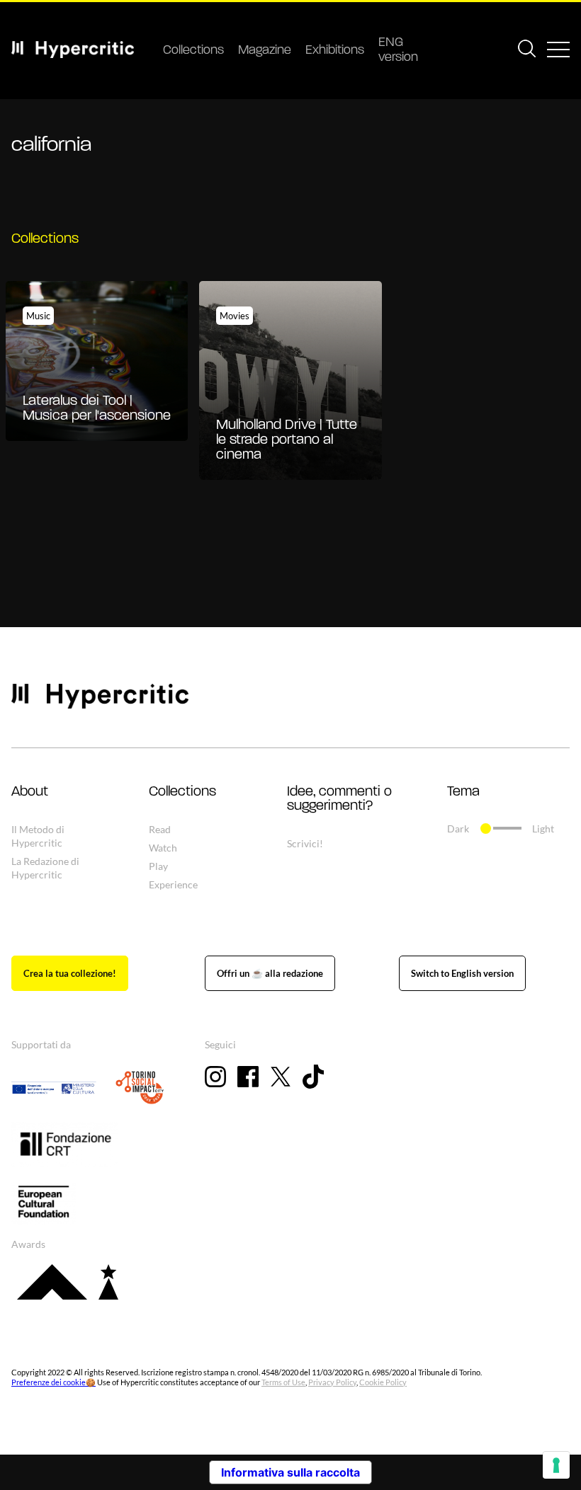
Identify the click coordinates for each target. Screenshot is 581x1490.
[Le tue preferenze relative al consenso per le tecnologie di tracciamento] (556, 1465)
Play (158, 866)
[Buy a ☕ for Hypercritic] (270, 973)
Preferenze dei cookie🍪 (53, 1382)
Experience (173, 884)
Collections (193, 51)
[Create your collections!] (69, 973)
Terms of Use (283, 1382)
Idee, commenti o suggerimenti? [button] (339, 799)
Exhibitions (334, 51)
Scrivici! (305, 843)
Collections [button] (182, 792)
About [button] (29, 792)
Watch (163, 848)
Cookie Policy (383, 1382)
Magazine (264, 51)
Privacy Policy (332, 1382)
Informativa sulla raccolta (290, 1472)
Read (160, 829)
